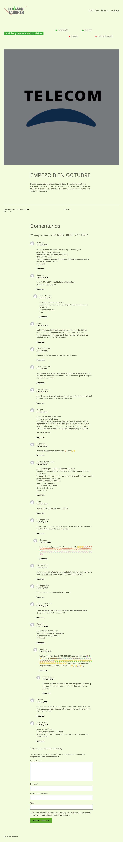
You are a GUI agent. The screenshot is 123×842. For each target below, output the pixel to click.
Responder (40, 269)
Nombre (34, 784)
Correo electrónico (38, 794)
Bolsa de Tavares (11, 837)
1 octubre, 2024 (42, 522)
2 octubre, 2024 (42, 245)
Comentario (35, 761)
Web (32, 803)
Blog (27, 209)
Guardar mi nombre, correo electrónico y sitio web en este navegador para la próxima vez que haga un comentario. (61, 813)
